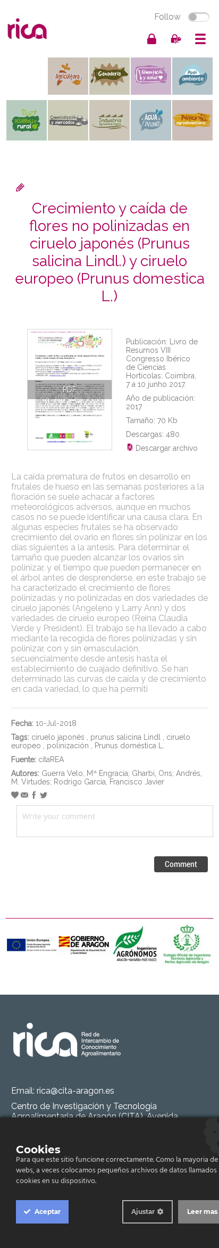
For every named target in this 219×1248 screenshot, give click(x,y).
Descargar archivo (165, 448)
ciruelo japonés (58, 737)
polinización (68, 745)
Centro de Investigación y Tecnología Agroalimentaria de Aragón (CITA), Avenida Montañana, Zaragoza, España (94, 1116)
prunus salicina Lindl (125, 737)
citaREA (51, 759)
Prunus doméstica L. (129, 745)
